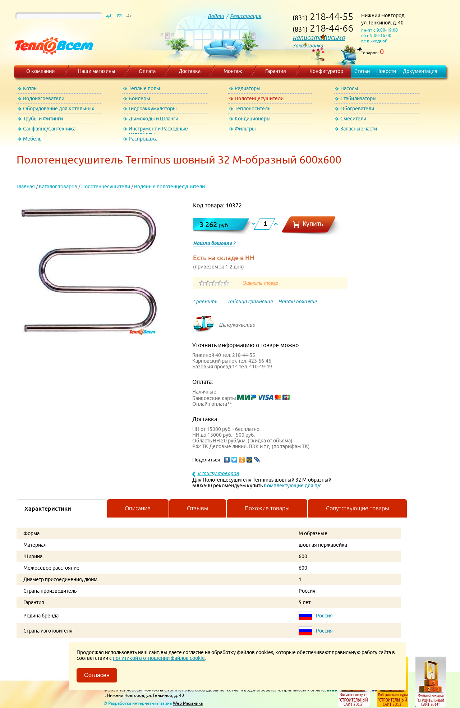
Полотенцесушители (259, 98)
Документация (420, 71)
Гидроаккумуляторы (153, 108)
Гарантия (275, 71)
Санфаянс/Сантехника (49, 129)
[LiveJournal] (257, 459)
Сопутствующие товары (357, 508)
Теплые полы (144, 88)
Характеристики (47, 508)
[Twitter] (234, 459)
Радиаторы (248, 88)
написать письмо (319, 37)
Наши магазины (96, 71)
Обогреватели (357, 108)
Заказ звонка (308, 46)
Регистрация (245, 16)
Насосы (349, 88)
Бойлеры (139, 98)
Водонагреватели (43, 98)
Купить (313, 223)
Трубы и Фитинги (43, 118)
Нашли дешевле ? (214, 243)
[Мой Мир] (249, 459)
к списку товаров (218, 473)
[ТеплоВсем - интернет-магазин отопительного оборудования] (51, 62)
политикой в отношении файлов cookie (159, 658)
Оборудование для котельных (58, 108)
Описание (138, 508)
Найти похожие (297, 301)
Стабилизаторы (358, 98)
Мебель (32, 139)
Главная (26, 186)
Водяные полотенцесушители (169, 186)
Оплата (147, 71)
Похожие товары (267, 508)
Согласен (97, 675)
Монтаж (233, 71)
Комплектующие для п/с (293, 485)
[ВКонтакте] (227, 459)
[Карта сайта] (128, 17)
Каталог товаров (58, 186)
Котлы (30, 88)
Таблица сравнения (250, 301)
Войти (216, 16)
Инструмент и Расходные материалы (158, 130)
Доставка (190, 71)
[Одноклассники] (242, 459)
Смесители (353, 118)
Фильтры (245, 129)
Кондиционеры (253, 118)
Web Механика (188, 703)
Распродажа (143, 139)
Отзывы (197, 508)
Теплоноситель (252, 108)
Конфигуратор (326, 71)
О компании (40, 71)
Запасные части (358, 129)
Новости (386, 71)
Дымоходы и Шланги (153, 118)
